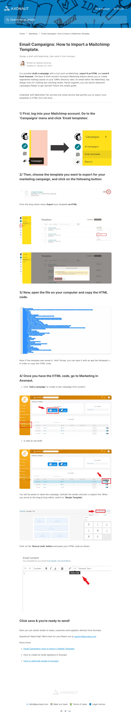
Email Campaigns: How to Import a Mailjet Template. (49, 648)
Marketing (33, 34)
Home (22, 34)
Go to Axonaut (102, 9)
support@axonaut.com (85, 636)
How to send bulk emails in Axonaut (41, 661)
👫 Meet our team (59, 704)
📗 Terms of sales (78, 704)
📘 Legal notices (97, 704)
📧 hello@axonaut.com (37, 704)
